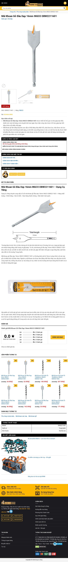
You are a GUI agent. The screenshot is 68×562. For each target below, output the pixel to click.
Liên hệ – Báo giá (40, 528)
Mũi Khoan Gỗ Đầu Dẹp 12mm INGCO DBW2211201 (41, 402)
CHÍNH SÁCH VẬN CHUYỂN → (11, 160)
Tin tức (3, 546)
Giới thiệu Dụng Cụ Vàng (42, 506)
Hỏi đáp (10, 19)
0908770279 (13, 174)
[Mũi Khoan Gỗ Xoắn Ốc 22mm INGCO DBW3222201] (59, 391)
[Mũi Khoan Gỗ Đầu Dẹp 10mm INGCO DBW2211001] (25, 366)
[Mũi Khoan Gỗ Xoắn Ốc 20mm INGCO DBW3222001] (25, 391)
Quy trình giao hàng (40, 515)
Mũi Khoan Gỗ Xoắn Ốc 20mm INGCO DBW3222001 (25, 402)
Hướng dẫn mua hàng (41, 509)
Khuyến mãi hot (5, 543)
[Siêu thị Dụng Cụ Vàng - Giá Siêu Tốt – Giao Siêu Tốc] (34, 3)
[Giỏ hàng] (65, 3)
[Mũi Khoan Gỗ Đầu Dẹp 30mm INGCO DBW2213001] (8, 391)
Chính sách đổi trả (40, 522)
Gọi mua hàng (8, 114)
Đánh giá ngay (57, 337)
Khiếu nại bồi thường (41, 525)
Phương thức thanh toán (42, 512)
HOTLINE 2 (7, 519)
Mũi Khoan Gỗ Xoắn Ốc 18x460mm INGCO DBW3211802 (58, 377)
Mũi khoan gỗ (32, 416)
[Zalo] (11, 511)
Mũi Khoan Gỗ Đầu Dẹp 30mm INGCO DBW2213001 (8, 402)
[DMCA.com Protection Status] (40, 546)
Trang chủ (12, 11)
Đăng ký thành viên (6, 537)
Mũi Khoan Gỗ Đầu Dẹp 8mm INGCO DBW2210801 (8, 377)
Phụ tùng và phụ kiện (23, 11)
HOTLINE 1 (7, 515)
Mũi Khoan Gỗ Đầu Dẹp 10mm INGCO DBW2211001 (25, 377)
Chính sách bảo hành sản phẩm (44, 519)
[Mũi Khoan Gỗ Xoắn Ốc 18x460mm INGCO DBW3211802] (59, 366)
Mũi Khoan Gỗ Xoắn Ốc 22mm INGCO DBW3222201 (58, 402)
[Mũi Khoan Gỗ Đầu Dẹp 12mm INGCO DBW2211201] (42, 391)
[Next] (63, 55)
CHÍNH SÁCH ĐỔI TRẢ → (9, 157)
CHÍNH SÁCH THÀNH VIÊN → (11, 163)
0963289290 (21, 174)
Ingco (21, 110)
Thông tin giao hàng (7, 540)
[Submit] (64, 8)
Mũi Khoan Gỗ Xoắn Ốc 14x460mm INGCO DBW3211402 (41, 377)
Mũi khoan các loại (21, 416)
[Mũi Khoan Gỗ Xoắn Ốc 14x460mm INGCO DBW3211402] (42, 366)
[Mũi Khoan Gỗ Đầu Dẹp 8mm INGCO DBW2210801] (8, 366)
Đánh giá (4, 19)
